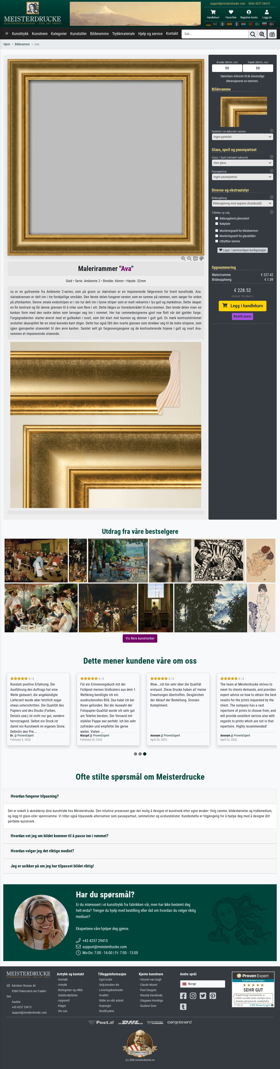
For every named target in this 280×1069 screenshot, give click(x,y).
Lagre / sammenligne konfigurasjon (244, 250)
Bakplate (225, 224)
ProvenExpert (26, 735)
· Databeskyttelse (67, 995)
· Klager (61, 1006)
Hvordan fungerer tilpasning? (35, 796)
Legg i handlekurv (245, 305)
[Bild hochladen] (272, 34)
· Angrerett (63, 1000)
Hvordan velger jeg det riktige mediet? (42, 850)
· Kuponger (104, 1006)
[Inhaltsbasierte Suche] (262, 34)
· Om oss (62, 1011)
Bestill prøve (242, 316)
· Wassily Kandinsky (151, 995)
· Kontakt (62, 979)
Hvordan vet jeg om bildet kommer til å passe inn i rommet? (59, 835)
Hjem (7, 44)
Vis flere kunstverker (140, 638)
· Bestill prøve (106, 1011)
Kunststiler (78, 34)
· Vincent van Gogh (150, 979)
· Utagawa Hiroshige (151, 1000)
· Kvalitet (103, 995)
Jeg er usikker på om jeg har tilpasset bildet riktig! (52, 866)
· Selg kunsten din (108, 985)
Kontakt (172, 33)
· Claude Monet (148, 985)
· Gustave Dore (147, 1006)
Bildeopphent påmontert (234, 218)
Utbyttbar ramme (230, 241)
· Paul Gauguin (147, 990)
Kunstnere (39, 34)
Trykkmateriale (123, 34)
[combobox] (242, 137)
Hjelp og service (150, 34)
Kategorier (59, 34)
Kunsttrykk (20, 34)
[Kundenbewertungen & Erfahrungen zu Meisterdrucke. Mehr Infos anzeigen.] (253, 989)
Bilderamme (99, 34)
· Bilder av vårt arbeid (110, 1000)
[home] (6, 34)
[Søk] (252, 34)
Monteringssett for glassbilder (238, 236)
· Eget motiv (105, 979)
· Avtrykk (62, 985)
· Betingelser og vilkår (70, 990)
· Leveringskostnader (110, 990)
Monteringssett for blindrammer (239, 231)
